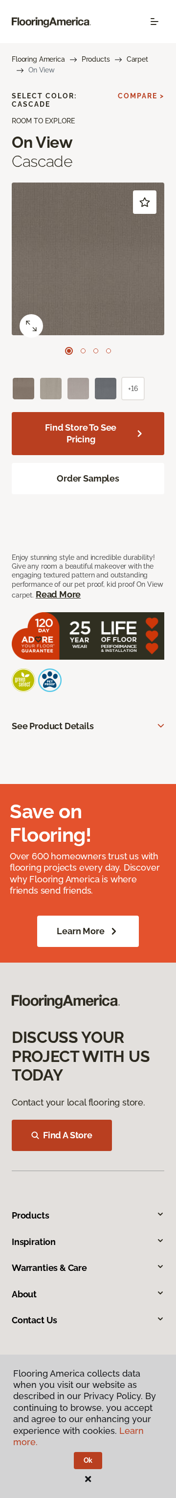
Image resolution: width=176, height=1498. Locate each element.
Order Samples (88, 478)
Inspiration (34, 1242)
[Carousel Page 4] (108, 350)
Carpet (137, 59)
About (24, 1294)
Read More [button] (58, 594)
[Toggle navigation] (154, 21)
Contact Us (34, 1320)
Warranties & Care (49, 1268)
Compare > (141, 96)
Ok (88, 1460)
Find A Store (67, 1135)
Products (96, 59)
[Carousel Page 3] (95, 350)
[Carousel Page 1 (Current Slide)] (69, 351)
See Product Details (53, 726)
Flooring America (38, 59)
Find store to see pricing (80, 433)
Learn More (80, 931)
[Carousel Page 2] (83, 350)
